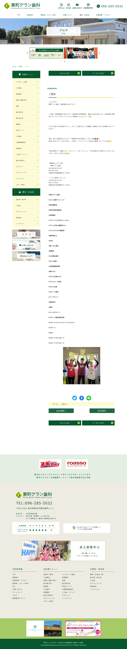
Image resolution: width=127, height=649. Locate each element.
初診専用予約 (88, 8)
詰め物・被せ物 (21, 199)
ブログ (20, 66)
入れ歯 (18, 205)
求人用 (68, 8)
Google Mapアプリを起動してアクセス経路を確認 (89, 528)
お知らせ (64, 404)
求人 (14, 586)
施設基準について (18, 598)
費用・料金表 (84, 15)
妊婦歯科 (19, 148)
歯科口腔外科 (20, 160)
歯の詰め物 (19, 118)
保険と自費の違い (21, 100)
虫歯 (17, 106)
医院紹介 (30, 15)
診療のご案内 (48, 574)
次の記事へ (102, 410)
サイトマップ (17, 592)
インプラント (20, 178)
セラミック (19, 166)
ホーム (14, 66)
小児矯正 (19, 88)
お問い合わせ (77, 8)
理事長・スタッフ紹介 (48, 15)
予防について (20, 130)
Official (61, 8)
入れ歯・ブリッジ (21, 154)
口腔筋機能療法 (21, 142)
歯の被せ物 (19, 112)
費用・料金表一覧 (96, 574)
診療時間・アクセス (103, 15)
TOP (18, 15)
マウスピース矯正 (21, 82)
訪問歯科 (19, 94)
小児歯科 (19, 136)
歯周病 (18, 124)
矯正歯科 (19, 218)
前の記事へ (61, 410)
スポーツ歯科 (20, 185)
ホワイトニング (21, 172)
